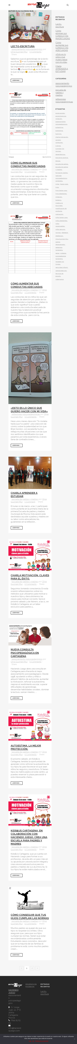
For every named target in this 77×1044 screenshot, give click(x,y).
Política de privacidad (41, 1041)
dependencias (60, 154)
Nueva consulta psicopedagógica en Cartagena (25, 653)
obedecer (65, 232)
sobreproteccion (61, 270)
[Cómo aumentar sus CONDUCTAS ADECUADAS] (30, 247)
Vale (30, 1041)
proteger (63, 253)
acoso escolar (60, 113)
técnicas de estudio (59, 275)
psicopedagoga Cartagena (61, 257)
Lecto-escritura (23, 46)
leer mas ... (16, 80)
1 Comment (30, 502)
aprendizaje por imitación (61, 117)
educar (58, 161)
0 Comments (35, 52)
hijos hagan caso (61, 190)
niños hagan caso (61, 217)
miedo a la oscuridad (59, 204)
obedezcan (59, 236)
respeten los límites (60, 263)
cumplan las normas (60, 150)
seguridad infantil (62, 267)
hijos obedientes (61, 193)
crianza (58, 146)
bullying (58, 134)
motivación (59, 214)
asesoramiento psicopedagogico (61, 123)
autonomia (59, 130)
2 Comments (30, 292)
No (33, 1041)
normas (58, 232)
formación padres (62, 173)
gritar (57, 184)
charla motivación (62, 137)
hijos (57, 187)
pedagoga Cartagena (59, 249)
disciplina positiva (62, 157)
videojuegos (60, 279)
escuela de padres (62, 164)
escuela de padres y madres (25, 169)
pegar (57, 253)
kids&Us (58, 200)
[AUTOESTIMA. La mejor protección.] (30, 725)
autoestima (59, 127)
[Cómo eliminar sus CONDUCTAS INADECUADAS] (30, 125)
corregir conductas (59, 141)
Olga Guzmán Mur (19, 52)
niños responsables (60, 225)
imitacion (59, 197)
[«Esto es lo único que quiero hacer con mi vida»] (30, 368)
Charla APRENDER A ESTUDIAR (62, 69)
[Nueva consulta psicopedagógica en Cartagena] (30, 634)
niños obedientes (61, 220)
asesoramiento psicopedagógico (27, 49)
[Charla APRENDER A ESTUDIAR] (30, 473)
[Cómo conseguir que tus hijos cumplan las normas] (30, 899)
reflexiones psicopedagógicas (26, 414)
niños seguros (60, 229)
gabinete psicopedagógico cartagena (61, 178)
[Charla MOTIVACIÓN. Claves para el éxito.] (30, 555)
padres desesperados (60, 243)
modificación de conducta (61, 210)
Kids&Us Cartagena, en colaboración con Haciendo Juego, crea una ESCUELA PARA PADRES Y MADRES (29, 837)
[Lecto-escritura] (30, 26)
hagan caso (64, 184)
